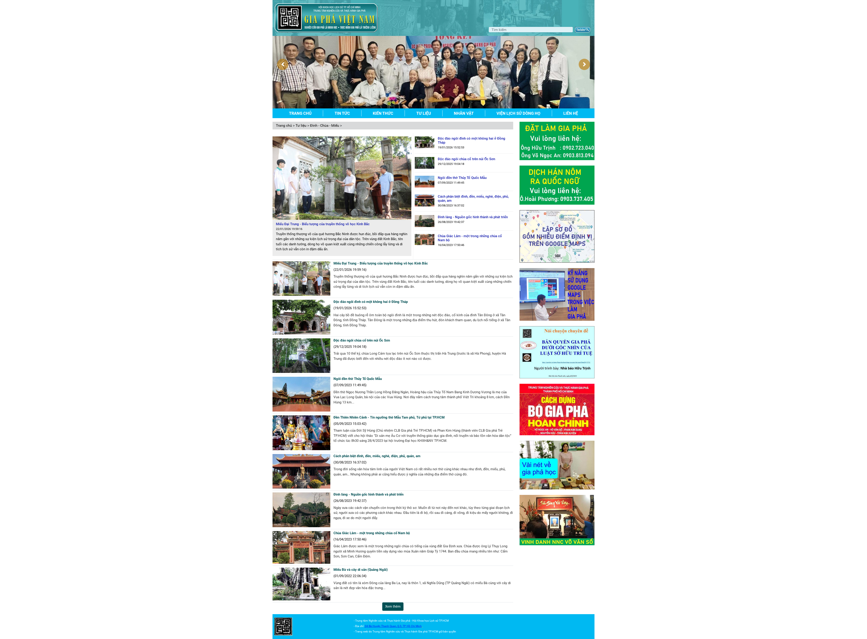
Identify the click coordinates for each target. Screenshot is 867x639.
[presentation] (282, 64)
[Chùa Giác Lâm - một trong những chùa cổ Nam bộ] (424, 239)
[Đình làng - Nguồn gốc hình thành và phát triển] (424, 221)
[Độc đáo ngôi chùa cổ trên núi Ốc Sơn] (424, 162)
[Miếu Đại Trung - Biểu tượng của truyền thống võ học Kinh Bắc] (301, 278)
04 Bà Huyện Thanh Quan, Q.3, (384, 626)
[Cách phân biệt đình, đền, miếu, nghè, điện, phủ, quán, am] (424, 200)
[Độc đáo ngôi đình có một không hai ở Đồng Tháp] (424, 142)
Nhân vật (464, 113)
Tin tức (342, 113)
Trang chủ (300, 113)
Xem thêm (393, 606)
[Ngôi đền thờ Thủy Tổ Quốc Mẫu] (424, 181)
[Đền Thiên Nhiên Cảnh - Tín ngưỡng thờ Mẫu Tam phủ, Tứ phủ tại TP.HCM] (301, 432)
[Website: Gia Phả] (283, 626)
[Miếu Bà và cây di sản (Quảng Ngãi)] (301, 584)
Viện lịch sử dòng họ (518, 113)
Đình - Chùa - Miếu (324, 125)
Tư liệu (423, 113)
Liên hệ (570, 113)
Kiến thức (383, 113)
